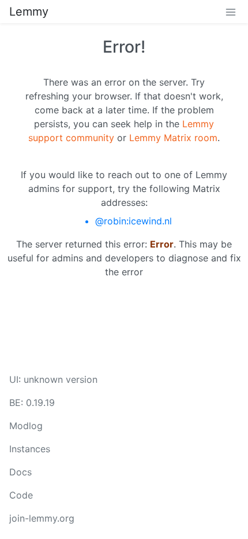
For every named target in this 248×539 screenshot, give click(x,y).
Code (21, 495)
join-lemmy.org (41, 518)
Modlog (26, 425)
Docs (20, 472)
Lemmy (28, 12)
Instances (29, 449)
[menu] (231, 11)
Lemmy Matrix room (173, 137)
